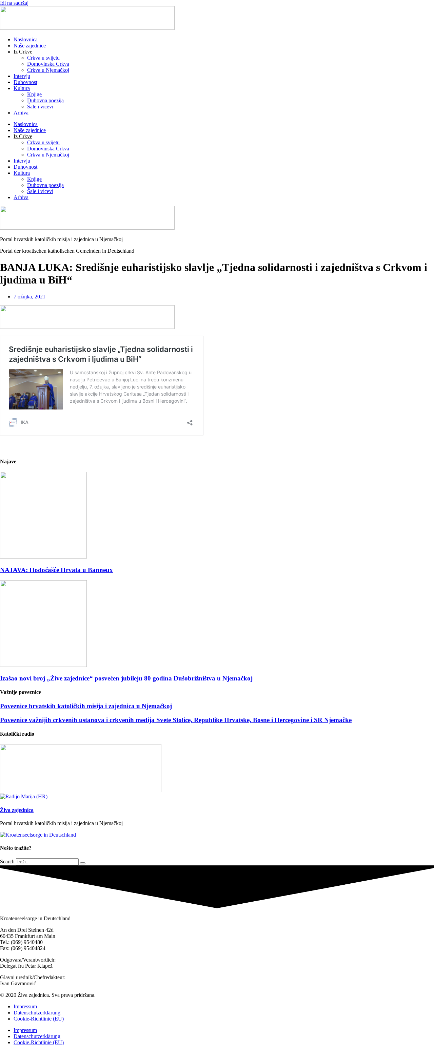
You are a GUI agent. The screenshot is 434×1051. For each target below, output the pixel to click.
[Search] (82, 863)
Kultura (22, 88)
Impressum (25, 1006)
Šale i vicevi (40, 106)
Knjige (34, 94)
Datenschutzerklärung (37, 1012)
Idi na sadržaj (14, 3)
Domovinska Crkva (48, 64)
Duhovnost (25, 82)
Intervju (22, 76)
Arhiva (21, 112)
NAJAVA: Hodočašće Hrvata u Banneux (56, 569)
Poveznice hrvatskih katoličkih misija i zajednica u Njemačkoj (86, 706)
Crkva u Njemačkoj (48, 70)
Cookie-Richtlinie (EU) (39, 1019)
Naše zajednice (30, 45)
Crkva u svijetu (43, 58)
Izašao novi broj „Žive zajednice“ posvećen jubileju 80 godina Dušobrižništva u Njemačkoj (126, 678)
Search (7, 861)
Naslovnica (26, 39)
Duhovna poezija (45, 100)
